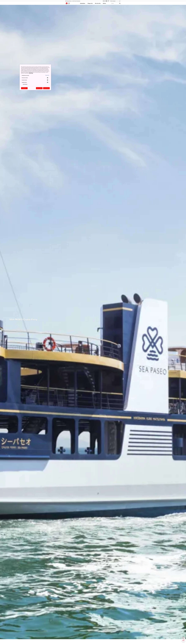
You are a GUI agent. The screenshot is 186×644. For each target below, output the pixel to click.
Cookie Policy (31, 73)
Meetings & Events (68, 1)
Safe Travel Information (76, 1)
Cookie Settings (25, 84)
